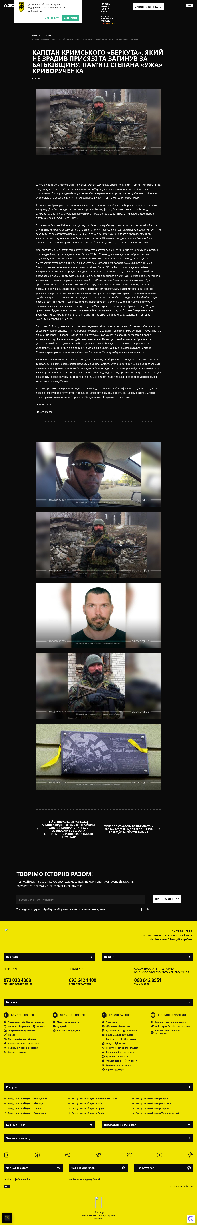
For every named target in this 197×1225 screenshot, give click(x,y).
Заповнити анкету (18, 1138)
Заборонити (52, 17)
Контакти (105, 21)
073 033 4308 (17, 980)
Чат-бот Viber (145, 1168)
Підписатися (164, 899)
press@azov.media (80, 983)
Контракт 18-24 (108, 24)
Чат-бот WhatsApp (83, 1168)
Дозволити (70, 17)
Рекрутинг (105, 9)
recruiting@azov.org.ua (18, 983)
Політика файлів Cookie (17, 1179)
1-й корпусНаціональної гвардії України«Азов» (98, 1215)
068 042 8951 (147, 980)
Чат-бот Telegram (17, 1168)
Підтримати (106, 19)
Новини (104, 11)
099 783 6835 (141, 983)
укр (189, 5)
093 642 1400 (82, 980)
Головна (105, 4)
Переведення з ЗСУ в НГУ (120, 1124)
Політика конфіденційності (84, 1179)
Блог (103, 14)
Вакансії (104, 6)
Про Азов (105, 16)
